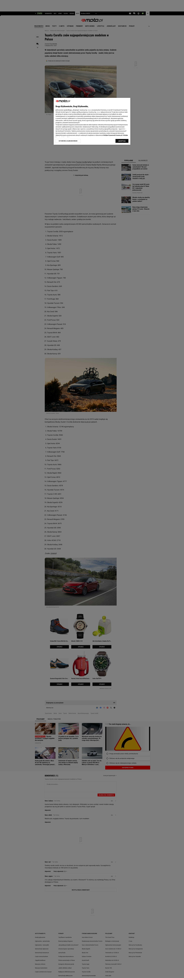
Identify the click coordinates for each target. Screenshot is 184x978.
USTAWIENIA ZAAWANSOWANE (68, 141)
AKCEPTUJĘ (122, 141)
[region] (92, 121)
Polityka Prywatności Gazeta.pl (112, 135)
